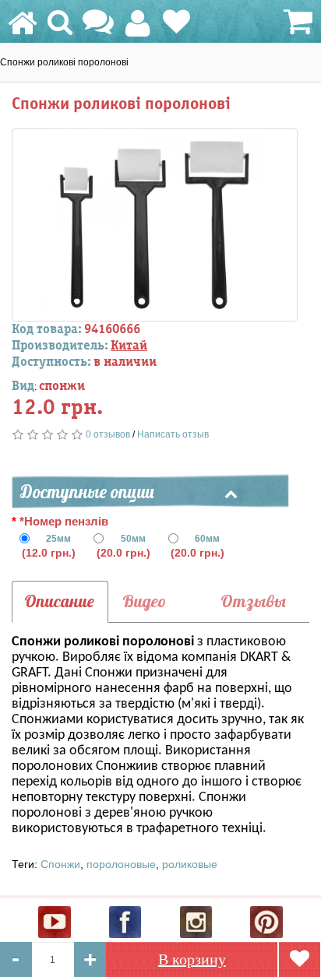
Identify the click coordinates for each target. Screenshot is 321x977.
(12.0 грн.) (49, 546)
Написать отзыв (173, 434)
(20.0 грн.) (123, 546)
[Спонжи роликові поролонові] (155, 225)
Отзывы (253, 601)
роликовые (189, 864)
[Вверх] (311, 923)
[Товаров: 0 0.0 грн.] (295, 22)
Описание (59, 601)
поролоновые (121, 864)
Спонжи (60, 864)
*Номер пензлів (63, 521)
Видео (144, 601)
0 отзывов (108, 434)
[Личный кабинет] (137, 30)
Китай (129, 345)
